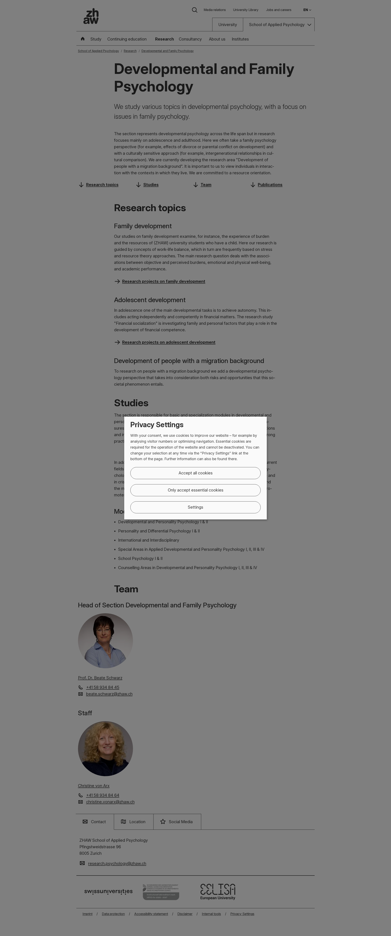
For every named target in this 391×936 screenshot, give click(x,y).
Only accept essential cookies (195, 490)
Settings (195, 507)
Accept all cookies (196, 473)
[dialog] (195, 468)
